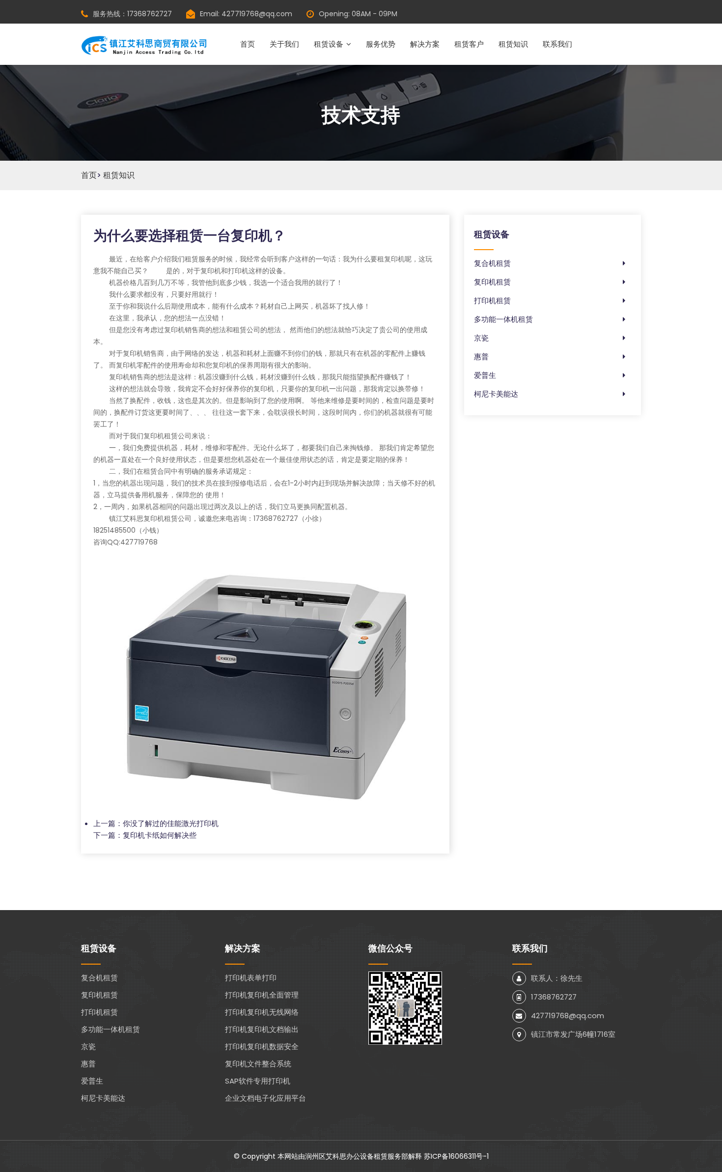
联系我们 (557, 44)
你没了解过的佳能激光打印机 (171, 823)
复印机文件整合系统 (258, 1063)
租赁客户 (469, 44)
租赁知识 (513, 44)
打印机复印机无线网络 (262, 1012)
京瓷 (481, 338)
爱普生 (485, 375)
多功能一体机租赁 (503, 319)
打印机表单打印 (251, 977)
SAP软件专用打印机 (257, 1081)
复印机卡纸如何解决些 (159, 835)
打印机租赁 (492, 300)
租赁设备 (328, 44)
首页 (247, 44)
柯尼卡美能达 (496, 394)
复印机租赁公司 (167, 436)
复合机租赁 (492, 263)
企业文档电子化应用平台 (265, 1098)
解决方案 (425, 44)
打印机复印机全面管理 (262, 995)
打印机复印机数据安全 (262, 1046)
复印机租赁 (492, 282)
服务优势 (380, 44)
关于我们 (284, 44)
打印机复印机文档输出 (262, 1029)
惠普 (481, 356)
